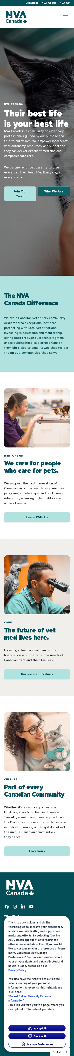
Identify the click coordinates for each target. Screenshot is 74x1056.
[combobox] (60, 1052)
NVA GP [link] (65, 2)
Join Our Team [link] (20, 193)
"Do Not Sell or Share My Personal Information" (29, 998)
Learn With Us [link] (37, 517)
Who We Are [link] (54, 191)
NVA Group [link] (49, 2)
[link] (16, 17)
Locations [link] (31, 2)
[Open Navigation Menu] (66, 17)
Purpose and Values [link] (37, 674)
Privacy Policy (17, 970)
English (56, 1052)
